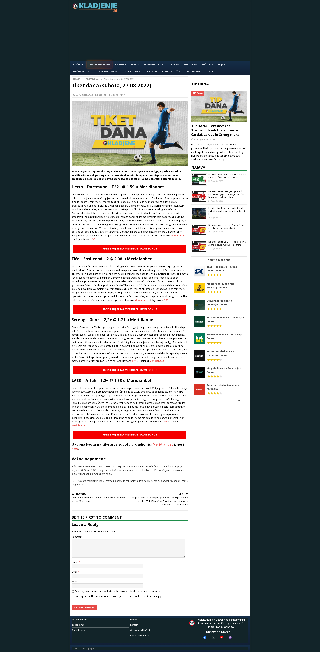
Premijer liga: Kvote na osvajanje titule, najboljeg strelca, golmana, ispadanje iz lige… (227, 211)
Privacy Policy (128, 596)
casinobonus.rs (79, 619)
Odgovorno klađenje (140, 630)
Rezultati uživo (172, 71)
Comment (77, 536)
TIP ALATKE (151, 71)
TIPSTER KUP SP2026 (99, 64)
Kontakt (134, 624)
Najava (222, 64)
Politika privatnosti (139, 635)
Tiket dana (190, 64)
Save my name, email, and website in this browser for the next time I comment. (118, 591)
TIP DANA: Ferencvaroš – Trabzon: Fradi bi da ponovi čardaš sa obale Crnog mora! (215, 130)
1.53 (164, 421)
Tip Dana (173, 64)
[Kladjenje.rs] (95, 10)
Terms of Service (147, 596)
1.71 (134, 360)
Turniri (210, 71)
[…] (222, 159)
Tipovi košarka (131, 71)
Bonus (135, 64)
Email (75, 571)
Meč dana (207, 64)
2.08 (166, 300)
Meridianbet (178, 235)
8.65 (75, 448)
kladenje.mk (78, 624)
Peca (99, 94)
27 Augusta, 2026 (202, 139)
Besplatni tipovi (154, 64)
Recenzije (120, 64)
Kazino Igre (193, 71)
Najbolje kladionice (219, 259)
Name (75, 562)
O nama (134, 619)
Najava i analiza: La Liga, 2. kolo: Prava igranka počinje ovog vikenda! (226, 226)
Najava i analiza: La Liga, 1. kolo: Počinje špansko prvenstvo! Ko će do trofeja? (227, 243)
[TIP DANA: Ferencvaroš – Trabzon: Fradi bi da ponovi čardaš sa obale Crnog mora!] (219, 106)
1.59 (92, 239)
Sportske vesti (79, 630)
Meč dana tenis (82, 71)
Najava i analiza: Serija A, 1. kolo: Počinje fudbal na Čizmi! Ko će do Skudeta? (227, 176)
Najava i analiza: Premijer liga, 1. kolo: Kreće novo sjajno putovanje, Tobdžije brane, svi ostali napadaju (226, 194)
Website (76, 581)
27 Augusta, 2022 (84, 94)
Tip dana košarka (106, 71)
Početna (78, 64)
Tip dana (200, 83)
